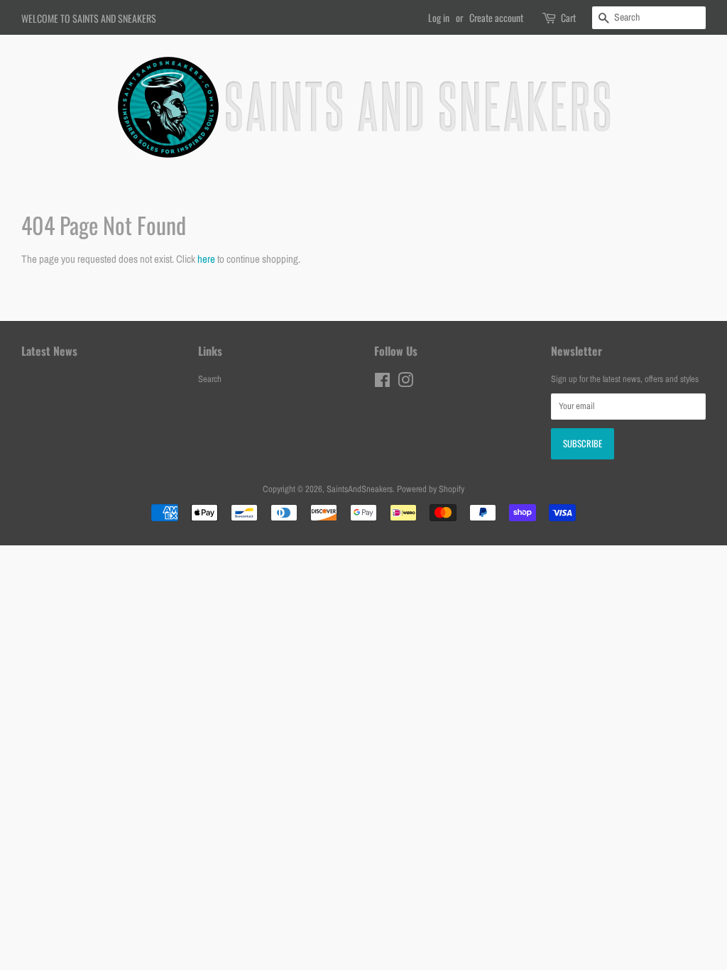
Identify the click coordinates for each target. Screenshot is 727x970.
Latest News (49, 350)
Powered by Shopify (430, 489)
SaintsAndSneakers (360, 489)
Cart (568, 17)
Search (210, 379)
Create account (496, 17)
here (206, 258)
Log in (438, 17)
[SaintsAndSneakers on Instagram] (405, 383)
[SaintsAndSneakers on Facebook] (382, 383)
